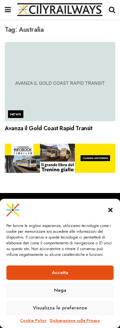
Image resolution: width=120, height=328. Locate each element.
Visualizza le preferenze (60, 307)
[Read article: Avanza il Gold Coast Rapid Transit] (60, 81)
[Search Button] (112, 9)
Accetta (60, 272)
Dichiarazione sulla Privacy (75, 320)
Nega (60, 290)
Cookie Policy (33, 320)
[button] (110, 210)
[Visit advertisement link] (60, 158)
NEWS (15, 114)
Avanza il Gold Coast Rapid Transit (48, 128)
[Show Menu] (8, 9)
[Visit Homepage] (59, 9)
